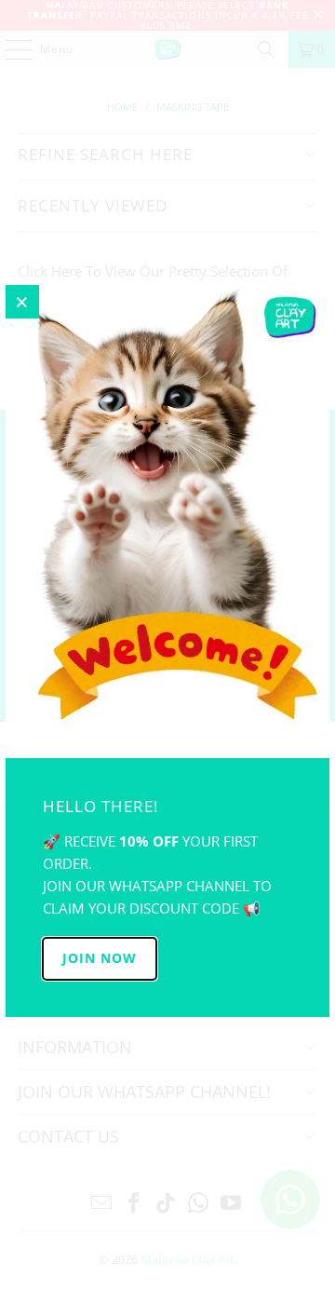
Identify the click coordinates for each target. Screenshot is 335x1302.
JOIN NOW (99, 958)
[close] (22, 302)
